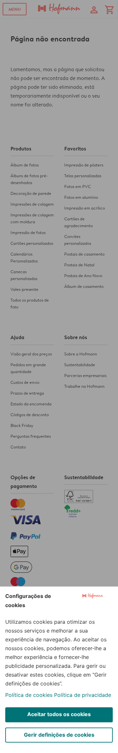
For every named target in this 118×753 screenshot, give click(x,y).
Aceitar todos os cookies (59, 714)
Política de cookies (28, 695)
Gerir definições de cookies (59, 734)
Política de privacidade (82, 695)
